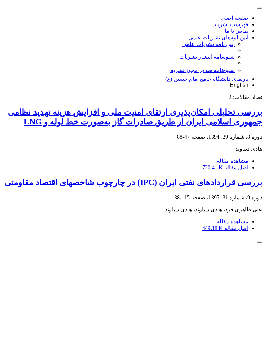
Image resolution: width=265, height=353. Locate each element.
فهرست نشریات (229, 24)
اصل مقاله (225, 167)
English (239, 85)
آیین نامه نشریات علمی (208, 44)
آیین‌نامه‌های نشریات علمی (218, 37)
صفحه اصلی (234, 18)
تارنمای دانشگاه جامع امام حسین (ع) (206, 79)
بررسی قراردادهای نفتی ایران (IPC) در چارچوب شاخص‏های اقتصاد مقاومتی (133, 182)
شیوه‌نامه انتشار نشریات (207, 57)
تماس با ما (236, 31)
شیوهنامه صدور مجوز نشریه (202, 70)
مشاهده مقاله (232, 161)
